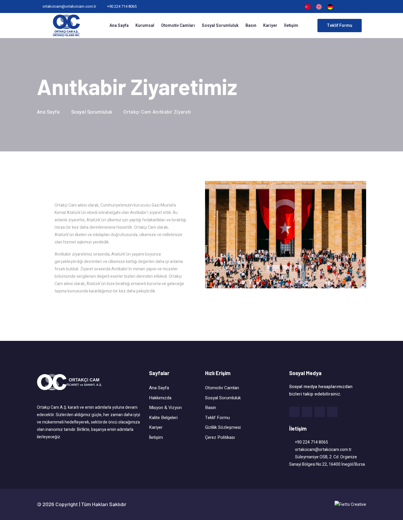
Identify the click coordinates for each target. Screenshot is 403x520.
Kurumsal (144, 25)
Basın (250, 25)
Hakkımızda (160, 398)
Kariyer (270, 25)
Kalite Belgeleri (163, 417)
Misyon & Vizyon (165, 407)
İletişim (291, 25)
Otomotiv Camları (178, 25)
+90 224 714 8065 (122, 6)
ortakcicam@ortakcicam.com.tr (69, 6)
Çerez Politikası (220, 437)
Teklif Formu (217, 417)
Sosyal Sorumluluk (220, 25)
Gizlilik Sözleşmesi (223, 427)
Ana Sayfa (119, 25)
